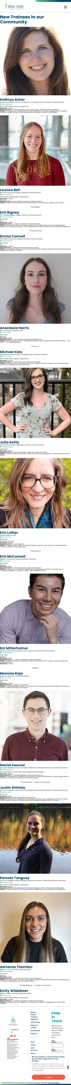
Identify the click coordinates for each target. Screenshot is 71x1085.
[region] (48, 1068)
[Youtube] (11, 1036)
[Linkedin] (15, 1036)
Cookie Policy (39, 1070)
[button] (65, 7)
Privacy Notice (53, 1083)
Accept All (48, 1077)
